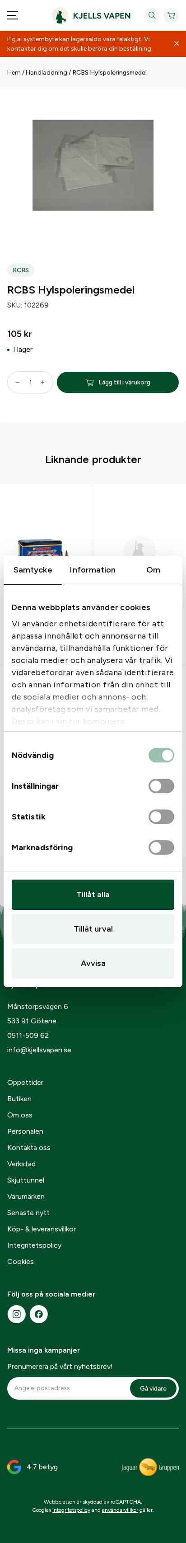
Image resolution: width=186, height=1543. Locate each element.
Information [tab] (93, 570)
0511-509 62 (28, 1035)
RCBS (21, 270)
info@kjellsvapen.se (39, 1050)
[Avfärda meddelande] (176, 44)
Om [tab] (153, 570)
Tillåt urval (93, 929)
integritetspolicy (71, 1510)
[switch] (161, 786)
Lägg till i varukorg (124, 382)
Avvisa (93, 963)
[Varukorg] (171, 15)
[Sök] (152, 15)
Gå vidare (153, 1388)
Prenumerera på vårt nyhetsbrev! (60, 1366)
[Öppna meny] (13, 15)
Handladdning (46, 72)
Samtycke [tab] (33, 570)
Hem (14, 72)
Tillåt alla (93, 894)
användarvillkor (120, 1510)
